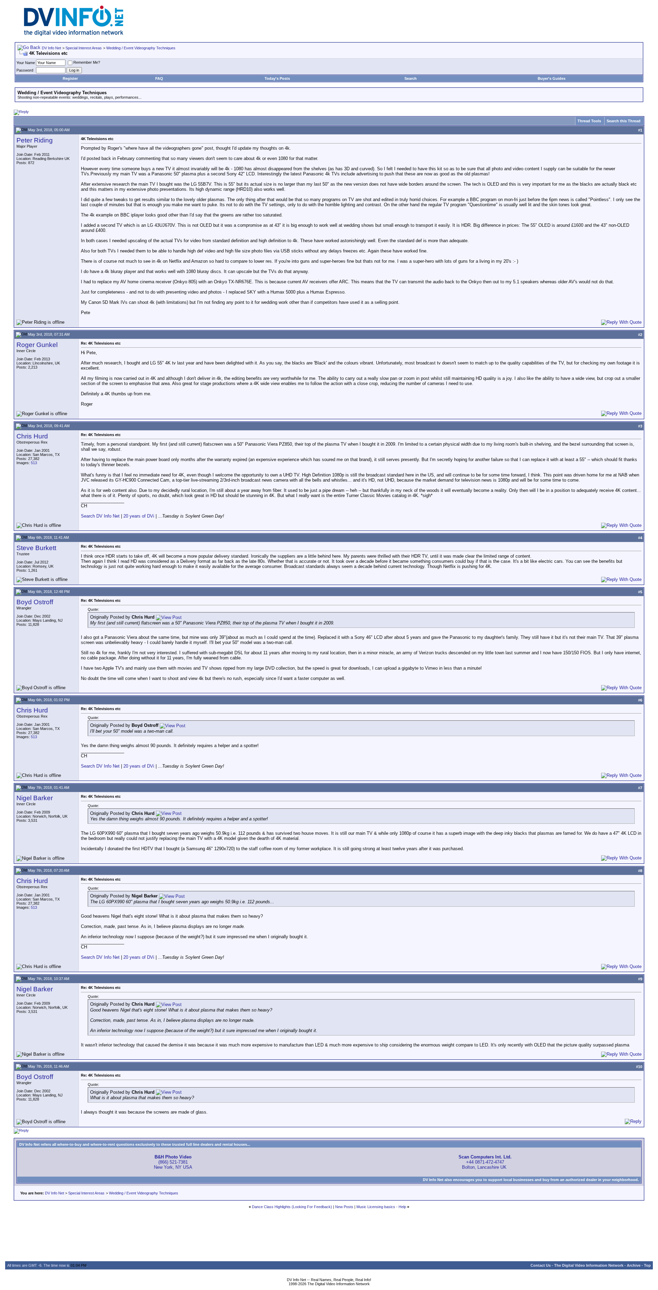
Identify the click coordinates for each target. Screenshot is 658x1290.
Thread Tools (589, 121)
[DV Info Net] (73, 34)
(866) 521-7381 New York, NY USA (173, 1162)
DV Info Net (51, 48)
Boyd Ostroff (34, 602)
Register (70, 78)
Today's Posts (277, 78)
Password (24, 70)
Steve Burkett (36, 547)
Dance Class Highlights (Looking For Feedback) (292, 1207)
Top (647, 1265)
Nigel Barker (34, 798)
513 (34, 463)
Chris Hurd (32, 436)
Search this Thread (624, 121)
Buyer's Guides (551, 78)
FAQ (159, 78)
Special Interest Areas (83, 48)
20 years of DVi (139, 516)
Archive (634, 1265)
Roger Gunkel (37, 344)
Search (410, 78)
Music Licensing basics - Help (381, 1207)
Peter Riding (34, 140)
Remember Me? (86, 62)
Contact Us (541, 1265)
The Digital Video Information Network (588, 1265)
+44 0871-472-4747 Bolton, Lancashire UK (485, 1162)
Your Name (25, 63)
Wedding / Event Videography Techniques (140, 48)
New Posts (344, 1207)
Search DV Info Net (100, 516)
